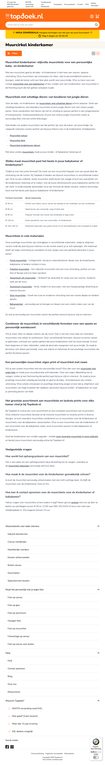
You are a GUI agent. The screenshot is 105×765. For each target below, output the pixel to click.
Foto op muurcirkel (17, 628)
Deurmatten (14, 572)
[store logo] (27, 16)
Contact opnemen (16, 668)
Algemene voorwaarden (54, 753)
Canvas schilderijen (17, 541)
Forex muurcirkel (18, 260)
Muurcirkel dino (17, 140)
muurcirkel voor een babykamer (28, 84)
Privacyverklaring (37, 753)
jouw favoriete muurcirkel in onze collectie (77, 436)
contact (74, 502)
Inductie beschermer (18, 534)
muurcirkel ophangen (18, 465)
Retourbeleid (69, 753)
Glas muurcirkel (18, 295)
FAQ (10, 660)
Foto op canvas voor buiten (21, 644)
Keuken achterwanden (19, 557)
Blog (10, 676)
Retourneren (14, 691)
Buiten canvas (14, 565)
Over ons (12, 684)
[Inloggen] (92, 16)
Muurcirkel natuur (18, 135)
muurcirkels (28, 152)
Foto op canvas (15, 597)
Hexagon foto (14, 620)
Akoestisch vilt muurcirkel (23, 277)
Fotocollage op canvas (18, 636)
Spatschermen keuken (19, 580)
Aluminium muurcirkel (21, 286)
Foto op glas (14, 605)
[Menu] (100, 738)
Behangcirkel (16, 304)
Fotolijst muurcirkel (19, 269)
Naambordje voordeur (18, 549)
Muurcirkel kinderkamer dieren (25, 145)
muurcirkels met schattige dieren (55, 103)
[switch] (96, 757)
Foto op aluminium (17, 612)
